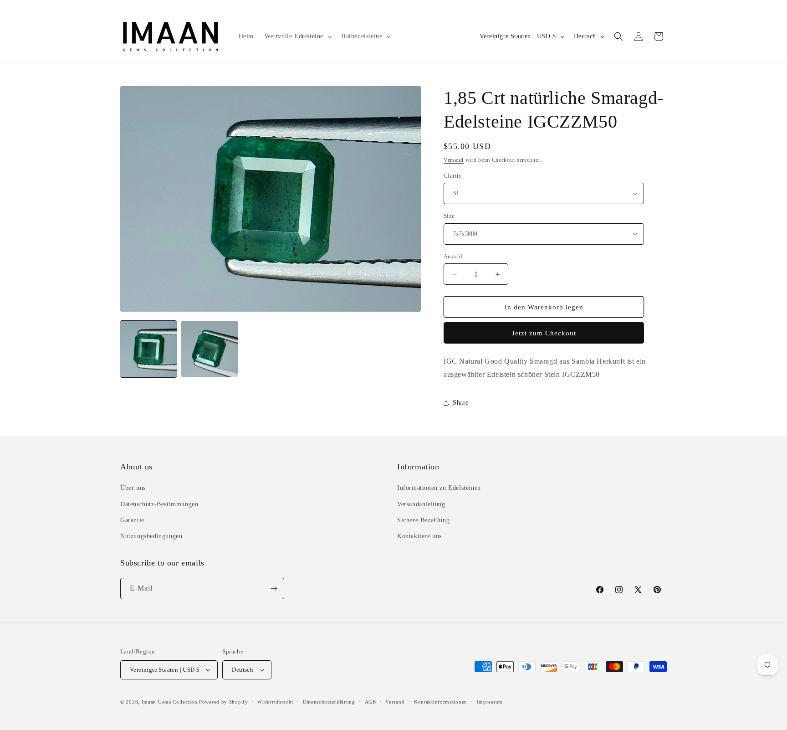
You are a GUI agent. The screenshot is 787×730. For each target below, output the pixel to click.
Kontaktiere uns (419, 536)
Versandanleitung (421, 504)
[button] (297, 36)
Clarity (453, 175)
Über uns (133, 487)
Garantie (132, 520)
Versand (454, 160)
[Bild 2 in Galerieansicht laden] (209, 349)
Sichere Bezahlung (423, 520)
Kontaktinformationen (440, 701)
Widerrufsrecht (275, 701)
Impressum (490, 701)
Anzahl (453, 256)
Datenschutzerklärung (329, 701)
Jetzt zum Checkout (544, 333)
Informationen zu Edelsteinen (439, 487)
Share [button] (461, 402)
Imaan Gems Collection (170, 701)
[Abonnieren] (274, 588)
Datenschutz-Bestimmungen (159, 504)
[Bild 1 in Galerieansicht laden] (148, 349)
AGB (370, 701)
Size (449, 215)
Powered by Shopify (223, 701)
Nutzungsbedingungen (151, 536)
